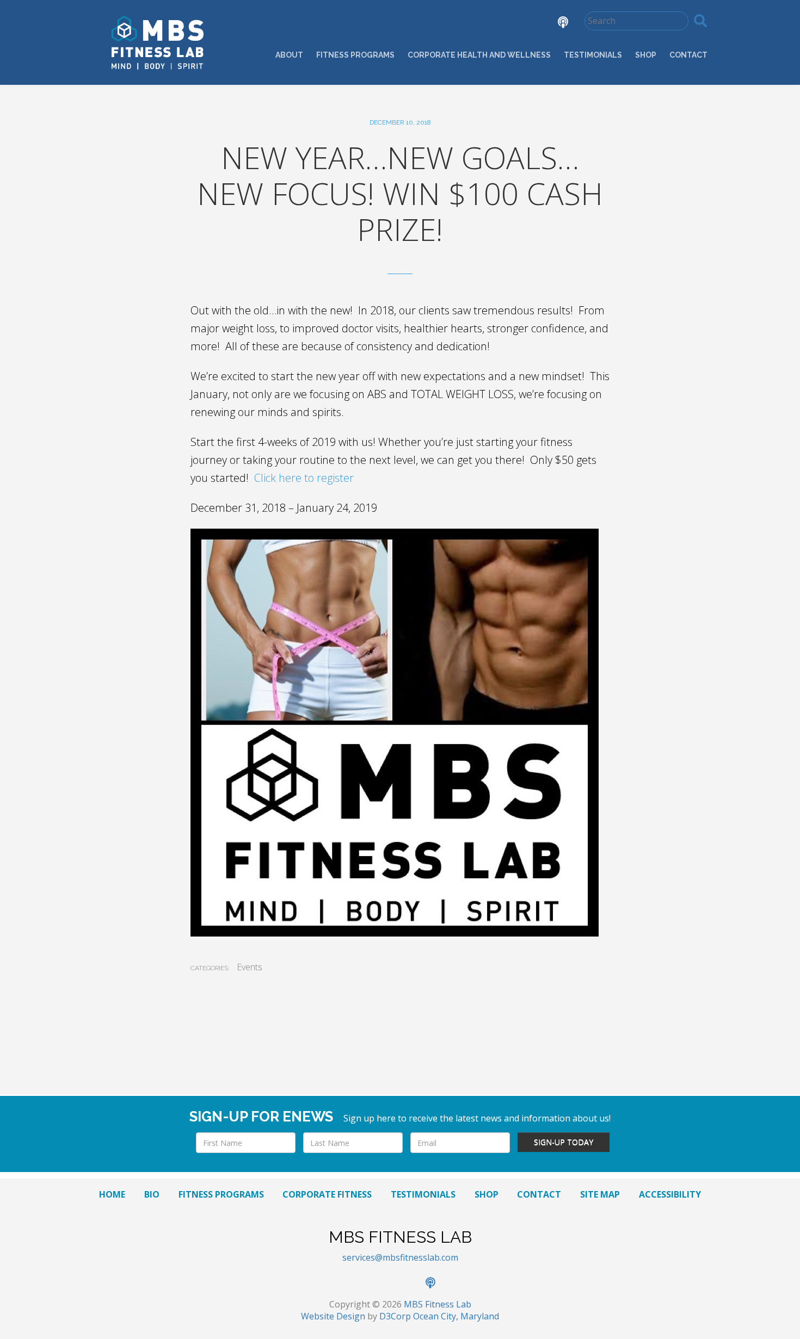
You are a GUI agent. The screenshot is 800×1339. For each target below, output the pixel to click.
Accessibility (670, 1194)
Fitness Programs (355, 55)
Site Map (600, 1194)
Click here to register (304, 477)
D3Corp (395, 1316)
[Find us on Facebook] (464, 23)
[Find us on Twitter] (495, 23)
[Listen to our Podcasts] (554, 23)
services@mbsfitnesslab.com (400, 1257)
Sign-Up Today (563, 1142)
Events (249, 967)
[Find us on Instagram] (525, 23)
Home (112, 1194)
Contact (688, 55)
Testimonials (593, 55)
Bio (151, 1194)
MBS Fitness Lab (437, 1304)
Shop (645, 55)
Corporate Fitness (327, 1194)
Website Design (333, 1316)
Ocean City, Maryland (456, 1316)
